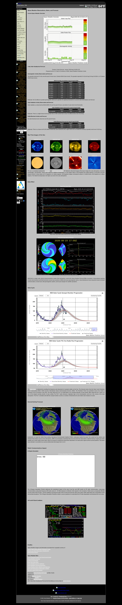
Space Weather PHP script (40, 573)
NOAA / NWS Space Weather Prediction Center (39, 549)
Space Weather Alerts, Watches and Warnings (39, 567)
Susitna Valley (21, 109)
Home (18, 10)
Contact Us (55, 596)
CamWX (37, 577)
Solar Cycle (33, 389)
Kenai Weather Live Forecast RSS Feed (21, 53)
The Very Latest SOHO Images (35, 570)
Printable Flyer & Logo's (20, 34)
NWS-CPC (20, 163)
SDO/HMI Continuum (37, 155)
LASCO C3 (94, 155)
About (18, 46)
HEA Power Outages (19, 42)
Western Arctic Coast (21, 71)
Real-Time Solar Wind (65, 186)
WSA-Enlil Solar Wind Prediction (66, 237)
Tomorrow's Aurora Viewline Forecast (85, 406)
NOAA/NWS (20, 167)
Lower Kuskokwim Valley (21, 116)
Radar (18, 16)
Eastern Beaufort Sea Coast (21, 94)
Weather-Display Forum (20, 172)
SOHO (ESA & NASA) (33, 552)
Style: (18, 196)
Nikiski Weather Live (20, 13)
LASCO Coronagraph (33, 560)
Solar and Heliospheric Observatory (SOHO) (38, 568)
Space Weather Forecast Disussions (36, 565)
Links (18, 44)
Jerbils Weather (67, 581)
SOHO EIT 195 (56, 139)
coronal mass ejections (57, 171)
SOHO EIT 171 (37, 139)
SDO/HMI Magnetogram (56, 155)
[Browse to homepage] (18, 3)
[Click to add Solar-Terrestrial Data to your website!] (65, 517)
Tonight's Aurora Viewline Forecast (46, 406)
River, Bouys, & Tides (20, 22)
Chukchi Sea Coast (21, 63)
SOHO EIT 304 (94, 139)
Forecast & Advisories (19, 18)
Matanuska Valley (21, 102)
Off (22, 201)
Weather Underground (20, 169)
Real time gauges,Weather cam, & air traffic (20, 28)
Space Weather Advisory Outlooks (36, 563)
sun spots (47, 171)
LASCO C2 (75, 155)
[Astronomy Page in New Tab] (21, 139)
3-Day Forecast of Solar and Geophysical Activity (39, 557)
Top (51, 596)
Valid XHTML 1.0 (72, 598)
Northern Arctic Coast (21, 78)
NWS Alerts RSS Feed (20, 58)
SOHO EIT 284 (75, 139)
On (17, 201)
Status (18, 48)
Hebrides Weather (36, 576)
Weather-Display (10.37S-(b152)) (60, 598)
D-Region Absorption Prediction (65, 454)
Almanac (19, 25)
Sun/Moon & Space (21, 32)
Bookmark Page (63, 596)
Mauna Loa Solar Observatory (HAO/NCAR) (38, 551)
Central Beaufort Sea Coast (21, 86)
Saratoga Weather (38, 579)
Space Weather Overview (34, 559)
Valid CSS (79, 598)
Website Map (20, 50)
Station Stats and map (21, 38)
